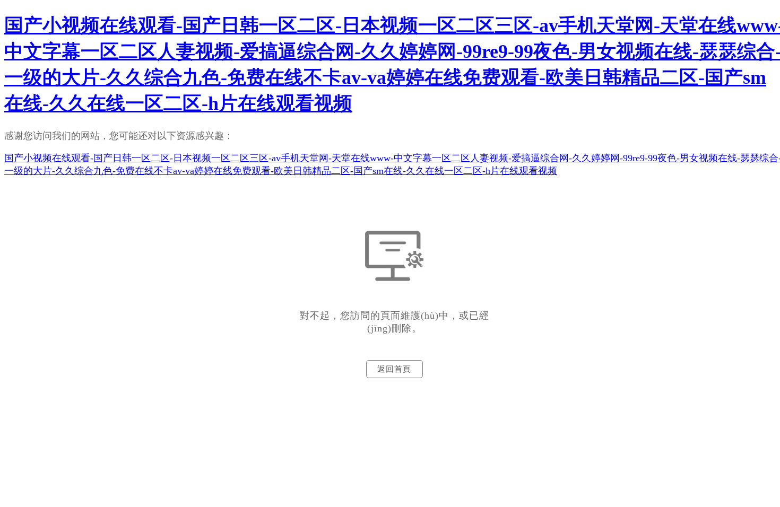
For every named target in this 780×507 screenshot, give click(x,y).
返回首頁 (394, 369)
